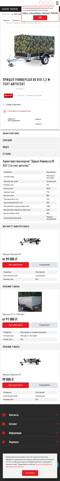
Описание (7, 140)
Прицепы (16, 20)
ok (40, 18)
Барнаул (46, 13)
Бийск (25, 13)
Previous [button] (3, 256)
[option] (30, 52)
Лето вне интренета (22, 14)
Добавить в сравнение (19, 111)
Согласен (30, 473)
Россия (54, 13)
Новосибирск (35, 13)
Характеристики (11, 133)
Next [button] (56, 256)
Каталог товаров (10, 9)
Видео (6, 147)
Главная (6, 20)
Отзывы (7, 153)
